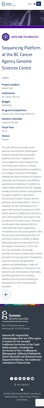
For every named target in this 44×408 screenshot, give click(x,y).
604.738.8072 (23, 384)
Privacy (35, 396)
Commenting (22, 399)
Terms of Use (25, 396)
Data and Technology (25, 37)
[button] (30, 4)
